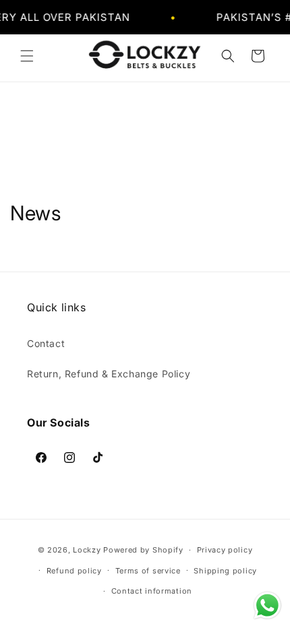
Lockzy (86, 550)
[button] (27, 56)
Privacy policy (225, 550)
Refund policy (74, 570)
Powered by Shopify (143, 550)
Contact (46, 343)
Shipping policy (225, 570)
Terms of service (148, 570)
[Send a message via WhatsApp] (267, 605)
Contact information (151, 591)
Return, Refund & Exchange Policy (108, 373)
